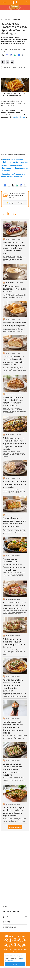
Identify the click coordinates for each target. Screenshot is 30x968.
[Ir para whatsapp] (19, 945)
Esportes (7, 906)
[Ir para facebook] (10, 940)
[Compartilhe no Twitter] (3, 55)
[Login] (27, 2)
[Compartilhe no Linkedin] (11, 55)
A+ (7, 62)
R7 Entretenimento (5, 19)
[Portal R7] (15, 2)
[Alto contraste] (3, 62)
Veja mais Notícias (15, 827)
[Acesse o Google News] (19, 55)
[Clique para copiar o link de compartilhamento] (23, 55)
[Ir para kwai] (19, 940)
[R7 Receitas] (15, 7)
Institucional (9, 927)
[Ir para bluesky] (6, 940)
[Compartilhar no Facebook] (7, 55)
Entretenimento (11, 911)
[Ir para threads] (24, 940)
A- (12, 62)
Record (6, 922)
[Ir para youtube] (24, 945)
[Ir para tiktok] (10, 945)
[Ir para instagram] (15, 940)
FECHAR (15, 964)
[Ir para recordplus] (6, 945)
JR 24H (5, 917)
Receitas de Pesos (16, 19)
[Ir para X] (15, 945)
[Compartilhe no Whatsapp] (15, 55)
